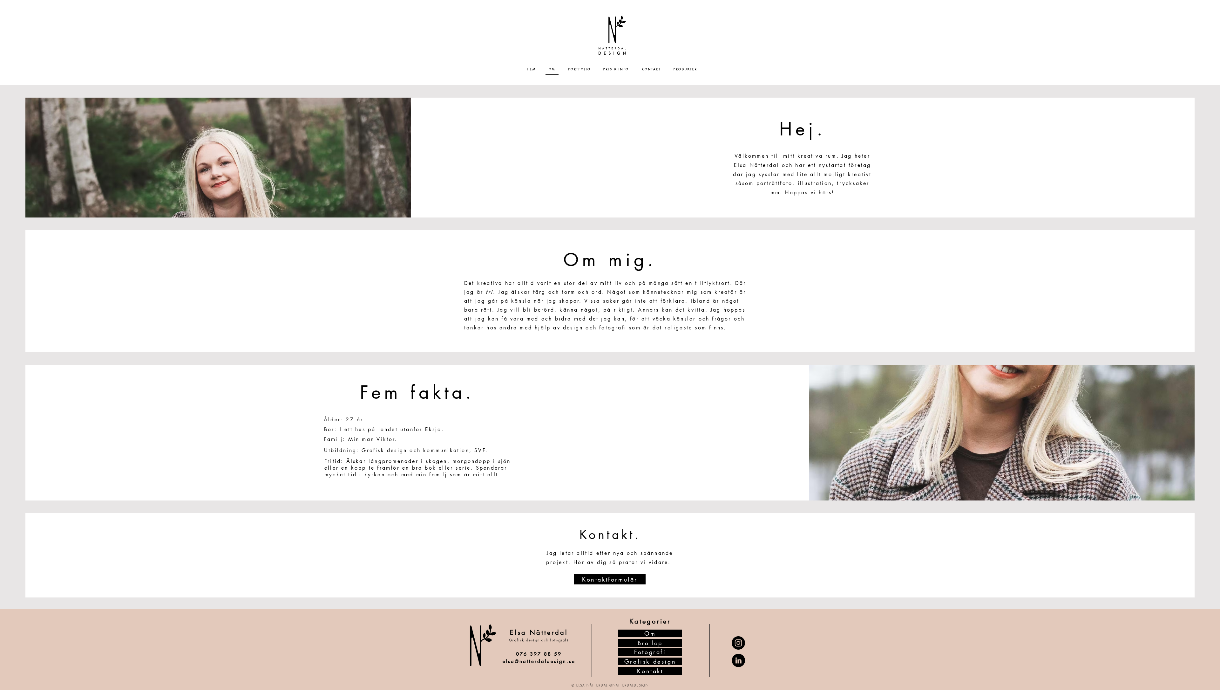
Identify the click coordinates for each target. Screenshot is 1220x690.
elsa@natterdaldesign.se (539, 661)
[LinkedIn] (738, 660)
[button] (579, 69)
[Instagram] (738, 643)
